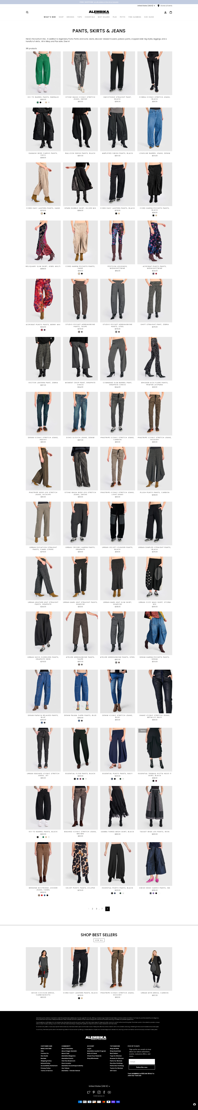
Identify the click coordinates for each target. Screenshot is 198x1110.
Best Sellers (104, 17)
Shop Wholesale (92, 1058)
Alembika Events (67, 1058)
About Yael (65, 1053)
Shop (61, 17)
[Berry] (156, 273)
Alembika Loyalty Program (96, 1051)
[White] (43, 102)
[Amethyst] (153, 893)
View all (99, 940)
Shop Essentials (115, 1051)
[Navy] (77, 778)
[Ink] (150, 893)
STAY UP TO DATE (134, 1046)
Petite (123, 17)
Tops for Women (116, 1056)
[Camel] (39, 895)
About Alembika (67, 1048)
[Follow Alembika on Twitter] (88, 1092)
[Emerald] (38, 102)
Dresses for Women (117, 1058)
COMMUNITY (66, 1046)
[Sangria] (80, 778)
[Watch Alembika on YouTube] (109, 1092)
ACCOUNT (90, 1046)
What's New (50, 17)
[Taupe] (79, 331)
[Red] (42, 895)
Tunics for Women (116, 1068)
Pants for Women (116, 1061)
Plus (115, 17)
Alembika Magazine (68, 1056)
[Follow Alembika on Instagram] (99, 1092)
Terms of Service (47, 1071)
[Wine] (156, 780)
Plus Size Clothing (116, 1063)
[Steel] (82, 331)
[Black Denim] (82, 720)
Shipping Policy (46, 1061)
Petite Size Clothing (117, 1066)
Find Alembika (135, 17)
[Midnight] (153, 273)
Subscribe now (141, 1067)
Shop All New (114, 1048)
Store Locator (66, 1063)
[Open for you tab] (194, 1104)
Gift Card (113, 1071)
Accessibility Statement (49, 1066)
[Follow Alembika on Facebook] (104, 1092)
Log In (89, 1048)
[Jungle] (83, 778)
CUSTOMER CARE (46, 1046)
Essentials (90, 17)
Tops (79, 17)
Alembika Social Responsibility (72, 1066)
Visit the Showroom (68, 1061)
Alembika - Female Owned (71, 1071)
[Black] (40, 102)
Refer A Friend (92, 1053)
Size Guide (149, 17)
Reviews (43, 1058)
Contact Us (45, 1053)
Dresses (70, 17)
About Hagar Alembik (69, 1051)
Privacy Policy (46, 1068)
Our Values (65, 1068)
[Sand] (46, 102)
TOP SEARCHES (115, 1046)
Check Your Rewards (94, 1056)
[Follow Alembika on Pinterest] (93, 1092)
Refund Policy (45, 1063)
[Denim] (42, 722)
